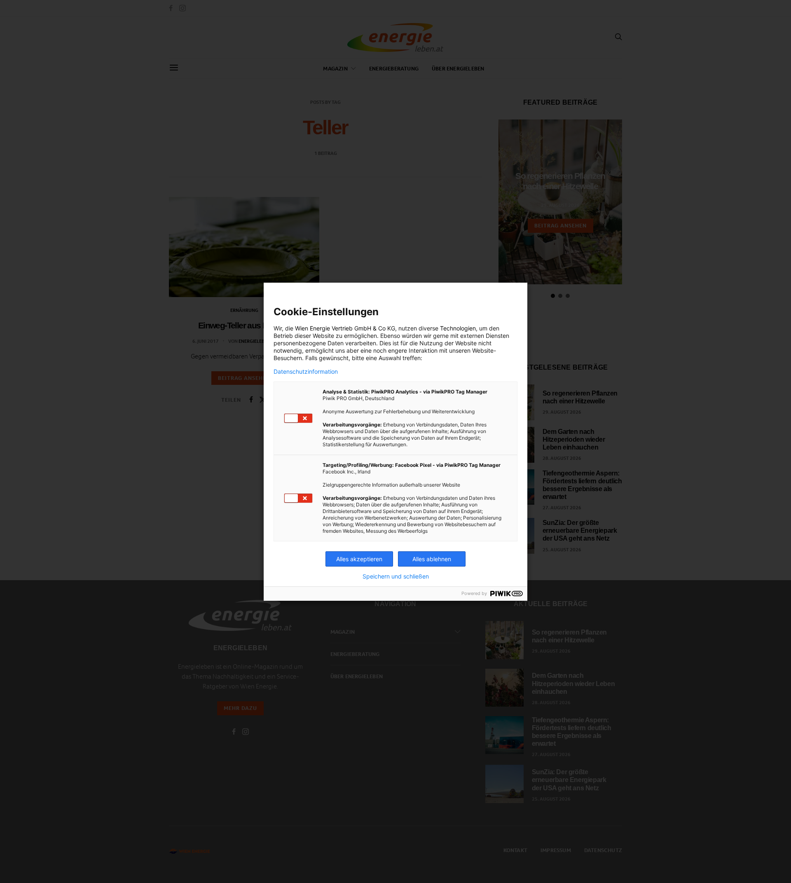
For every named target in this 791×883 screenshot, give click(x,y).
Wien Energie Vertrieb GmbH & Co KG (345, 328)
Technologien (458, 328)
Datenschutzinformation (306, 371)
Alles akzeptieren (359, 558)
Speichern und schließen (396, 576)
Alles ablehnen (431, 558)
